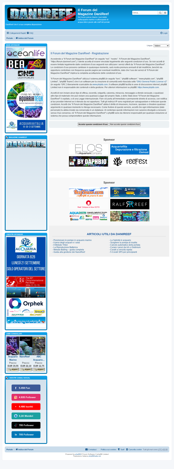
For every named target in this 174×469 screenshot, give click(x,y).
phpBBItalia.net (95, 456)
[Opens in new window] (88, 149)
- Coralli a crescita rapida (120, 249)
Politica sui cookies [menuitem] (108, 449)
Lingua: (150, 45)
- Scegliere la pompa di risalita (123, 242)
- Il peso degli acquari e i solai (66, 242)
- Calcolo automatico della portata (124, 245)
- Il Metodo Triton (60, 245)
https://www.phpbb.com (148, 87)
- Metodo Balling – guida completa (68, 249)
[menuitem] (30, 33)
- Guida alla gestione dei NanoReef (68, 252)
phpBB (78, 454)
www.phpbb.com (100, 84)
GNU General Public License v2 (151, 81)
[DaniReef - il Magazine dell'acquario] (26, 145)
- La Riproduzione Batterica (65, 247)
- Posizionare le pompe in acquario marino (72, 240)
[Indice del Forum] (42, 13)
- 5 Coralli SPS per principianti (123, 252)
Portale (9, 38)
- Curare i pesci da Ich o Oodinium (125, 247)
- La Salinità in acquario (120, 240)
